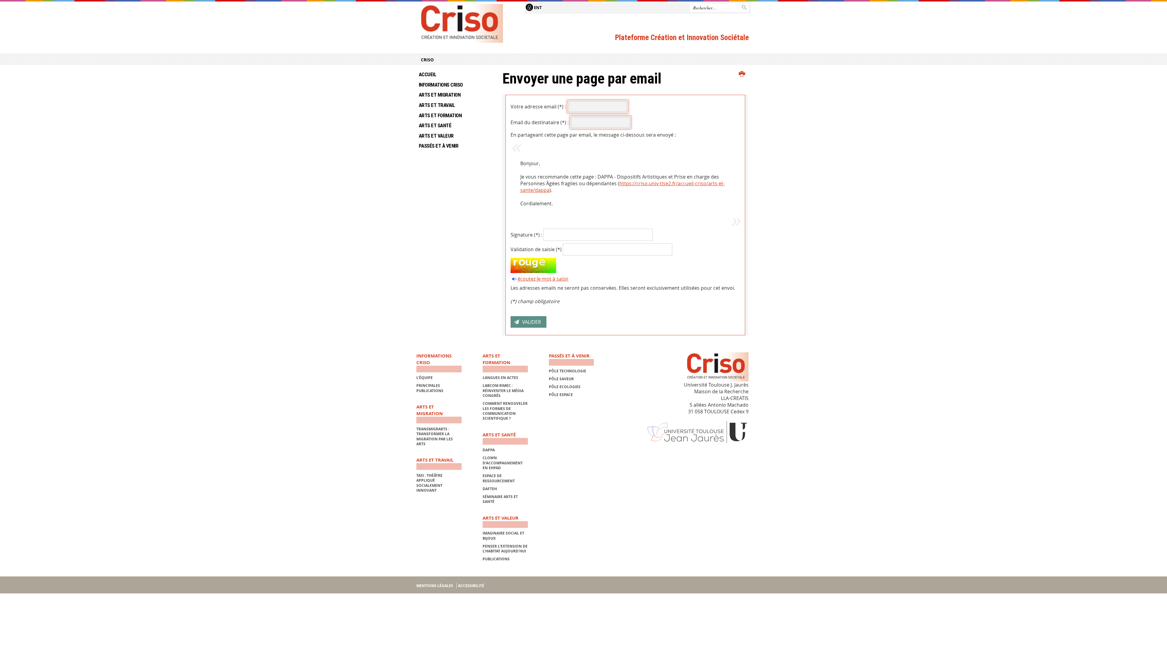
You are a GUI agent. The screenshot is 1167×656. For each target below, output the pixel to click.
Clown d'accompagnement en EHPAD (503, 462)
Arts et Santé (435, 125)
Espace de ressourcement (499, 478)
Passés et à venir (438, 146)
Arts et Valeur (436, 136)
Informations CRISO (441, 85)
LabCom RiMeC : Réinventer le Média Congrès (503, 390)
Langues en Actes (500, 377)
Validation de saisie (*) (536, 249)
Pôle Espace (561, 394)
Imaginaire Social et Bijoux (503, 536)
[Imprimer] (742, 74)
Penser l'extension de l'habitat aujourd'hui (505, 549)
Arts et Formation (440, 115)
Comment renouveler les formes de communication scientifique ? (505, 411)
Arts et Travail (437, 105)
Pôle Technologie (567, 371)
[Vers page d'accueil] (459, 23)
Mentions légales (434, 585)
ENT (537, 7)
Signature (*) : (526, 234)
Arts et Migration (439, 95)
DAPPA (489, 450)
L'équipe (424, 377)
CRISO (427, 60)
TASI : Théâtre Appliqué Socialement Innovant (429, 483)
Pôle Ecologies (564, 386)
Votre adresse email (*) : (538, 106)
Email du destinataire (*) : (540, 122)
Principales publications (429, 388)
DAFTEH (490, 488)
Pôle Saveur (561, 378)
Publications (496, 559)
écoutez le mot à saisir (543, 278)
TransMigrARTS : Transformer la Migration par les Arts (434, 436)
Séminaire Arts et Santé (500, 499)
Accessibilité (471, 585)
